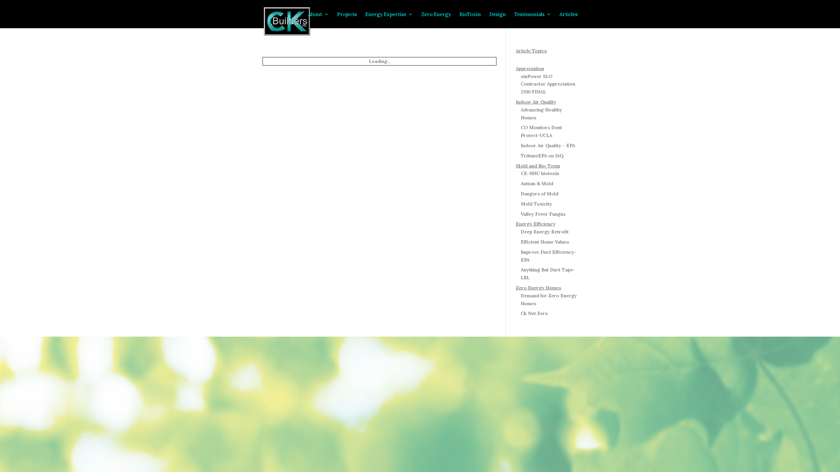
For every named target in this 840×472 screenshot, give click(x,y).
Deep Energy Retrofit (545, 232)
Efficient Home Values (545, 242)
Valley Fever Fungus (543, 214)
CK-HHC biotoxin (540, 173)
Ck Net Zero (534, 313)
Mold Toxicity (536, 204)
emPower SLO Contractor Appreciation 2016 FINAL (548, 84)
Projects (357, 14)
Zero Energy (446, 14)
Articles (327, 31)
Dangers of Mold (539, 194)
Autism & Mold (537, 184)
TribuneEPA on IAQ (542, 156)
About (325, 14)
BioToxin (480, 14)
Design (507, 14)
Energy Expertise (395, 14)
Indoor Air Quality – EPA (548, 145)
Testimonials (539, 14)
